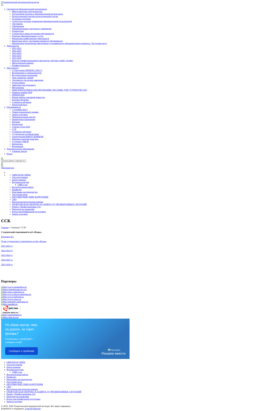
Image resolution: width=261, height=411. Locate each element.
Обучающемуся (14, 107)
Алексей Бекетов (33, 408)
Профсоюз (17, 189)
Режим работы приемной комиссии (28, 97)
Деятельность (13, 46)
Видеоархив (17, 146)
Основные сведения (21, 19)
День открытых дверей (22, 78)
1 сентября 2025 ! (20, 109)
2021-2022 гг (7, 246)
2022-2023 (16, 51)
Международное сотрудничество (27, 11)
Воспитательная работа (23, 187)
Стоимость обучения (21, 102)
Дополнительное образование (20, 149)
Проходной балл (19, 105)
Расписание (17, 124)
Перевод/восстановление (23, 119)
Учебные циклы (19, 151)
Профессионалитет (21, 65)
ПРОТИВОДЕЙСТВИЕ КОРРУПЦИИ (30, 197)
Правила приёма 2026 (22, 92)
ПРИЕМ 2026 (18, 95)
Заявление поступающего (24, 85)
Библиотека (17, 144)
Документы (17, 24)
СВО (14, 199)
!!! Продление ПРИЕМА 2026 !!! (27, 70)
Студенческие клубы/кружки (25, 134)
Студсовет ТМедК (20, 141)
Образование (18, 26)
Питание (16, 122)
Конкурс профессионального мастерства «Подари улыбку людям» (42, 60)
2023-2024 (16, 53)
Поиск (10, 154)
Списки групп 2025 (21, 127)
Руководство (18, 31)
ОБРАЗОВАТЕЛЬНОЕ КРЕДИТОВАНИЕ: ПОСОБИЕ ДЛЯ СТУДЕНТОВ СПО (49, 90)
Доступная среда (19, 194)
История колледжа (20, 182)
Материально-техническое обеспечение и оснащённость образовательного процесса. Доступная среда (59, 43)
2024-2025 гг (7, 260)
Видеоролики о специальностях (27, 73)
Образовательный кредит (23, 117)
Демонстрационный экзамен (25, 112)
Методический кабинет (23, 63)
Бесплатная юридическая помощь (27, 202)
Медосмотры (18, 87)
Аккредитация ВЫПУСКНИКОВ (27, 136)
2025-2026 (16, 58)
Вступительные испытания (24, 75)
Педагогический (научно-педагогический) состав (35, 16)
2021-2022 (16, 48)
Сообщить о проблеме (21, 351)
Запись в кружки (20, 114)
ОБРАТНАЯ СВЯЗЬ (21, 175)
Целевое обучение (20, 100)
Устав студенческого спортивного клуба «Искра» (24, 241)
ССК (14, 129)
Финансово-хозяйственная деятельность (30, 38)
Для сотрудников (20, 177)
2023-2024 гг (7, 255)
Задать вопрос (18, 82)
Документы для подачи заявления (27, 80)
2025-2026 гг (7, 264)
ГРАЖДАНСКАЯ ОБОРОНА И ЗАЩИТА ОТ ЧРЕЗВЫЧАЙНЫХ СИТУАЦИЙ (49, 204)
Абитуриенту (13, 68)
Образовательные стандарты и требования (31, 29)
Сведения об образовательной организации (27, 9)
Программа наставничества (25, 192)
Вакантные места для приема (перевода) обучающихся (37, 41)
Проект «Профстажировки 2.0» (26, 207)
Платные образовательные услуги (28, 36)
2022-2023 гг (7, 251)
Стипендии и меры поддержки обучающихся (33, 33)
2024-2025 (16, 56)
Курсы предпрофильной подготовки (29, 212)
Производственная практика (25, 139)
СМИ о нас (22, 185)
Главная (4, 227)
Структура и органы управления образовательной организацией (42, 21)
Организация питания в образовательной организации (37, 14)
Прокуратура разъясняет (23, 209)
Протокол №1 (7, 237)
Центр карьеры (19, 180)
